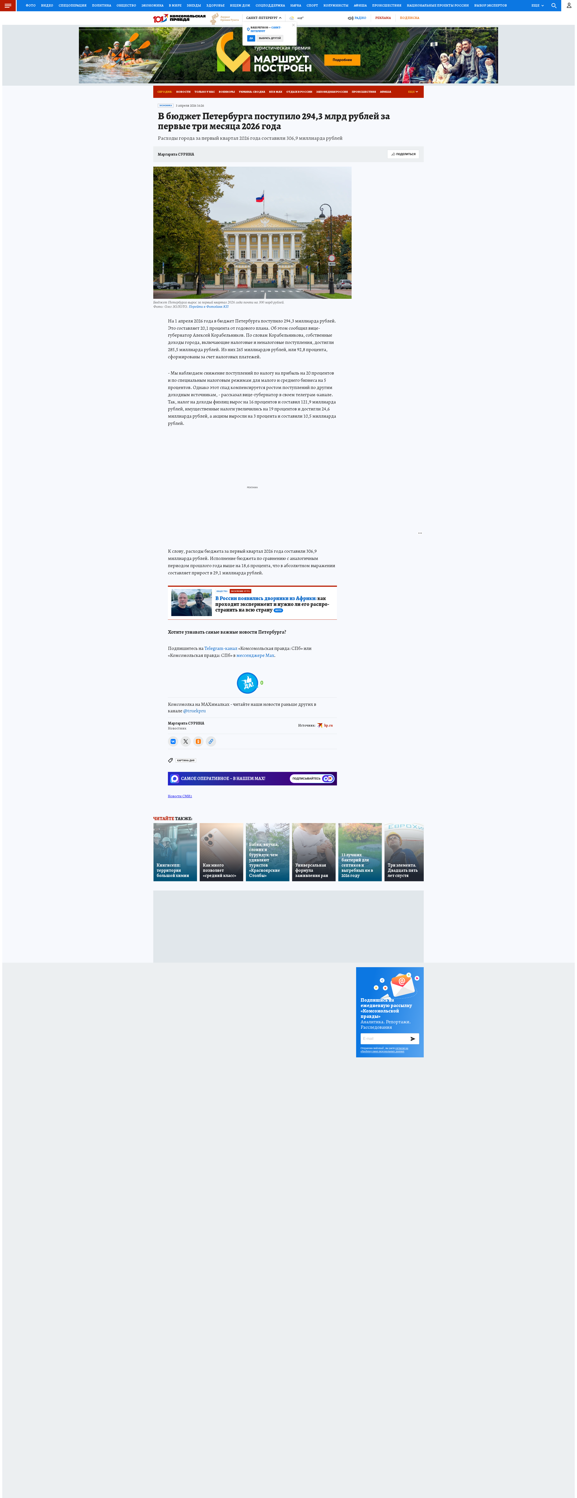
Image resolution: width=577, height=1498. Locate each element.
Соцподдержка (270, 5)
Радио (360, 18)
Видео (47, 5)
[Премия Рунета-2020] (222, 18)
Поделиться (406, 154)
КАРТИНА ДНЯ (186, 760)
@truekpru (194, 710)
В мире (175, 5)
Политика (101, 5)
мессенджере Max (255, 655)
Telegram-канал (220, 648)
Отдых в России (299, 92)
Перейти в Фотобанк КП (209, 306)
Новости (183, 92)
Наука (295, 5)
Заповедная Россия (332, 92)
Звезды (194, 5)
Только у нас (205, 92)
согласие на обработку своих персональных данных (384, 1049)
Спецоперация (73, 5)
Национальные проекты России (438, 5)
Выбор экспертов (490, 5)
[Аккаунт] (569, 5)
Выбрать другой (270, 38)
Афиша (360, 5)
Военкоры (227, 92)
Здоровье (215, 5)
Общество (126, 5)
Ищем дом (240, 5)
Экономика (152, 5)
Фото (31, 5)
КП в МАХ (275, 92)
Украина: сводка (252, 92)
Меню (8, 5)
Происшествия (386, 5)
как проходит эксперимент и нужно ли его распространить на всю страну (272, 604)
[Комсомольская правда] (179, 18)
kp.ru (328, 725)
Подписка (409, 18)
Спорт (312, 5)
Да (251, 38)
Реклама (383, 18)
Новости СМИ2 (180, 796)
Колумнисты (335, 5)
